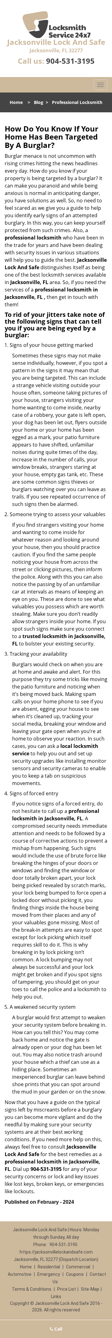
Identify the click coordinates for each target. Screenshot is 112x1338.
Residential (49, 1266)
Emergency (48, 1274)
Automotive (19, 1274)
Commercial (78, 1266)
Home (16, 102)
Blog (38, 102)
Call (57, 1329)
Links (56, 1296)
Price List (66, 1289)
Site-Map (90, 1289)
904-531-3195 (70, 61)
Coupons (75, 1274)
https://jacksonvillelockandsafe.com (56, 1252)
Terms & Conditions (31, 1289)
